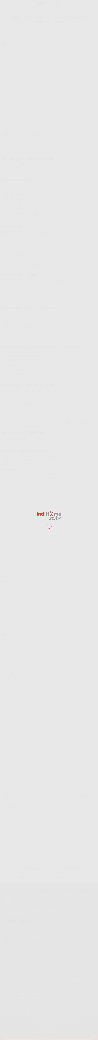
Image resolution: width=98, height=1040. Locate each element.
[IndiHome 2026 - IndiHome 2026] (49, 515)
